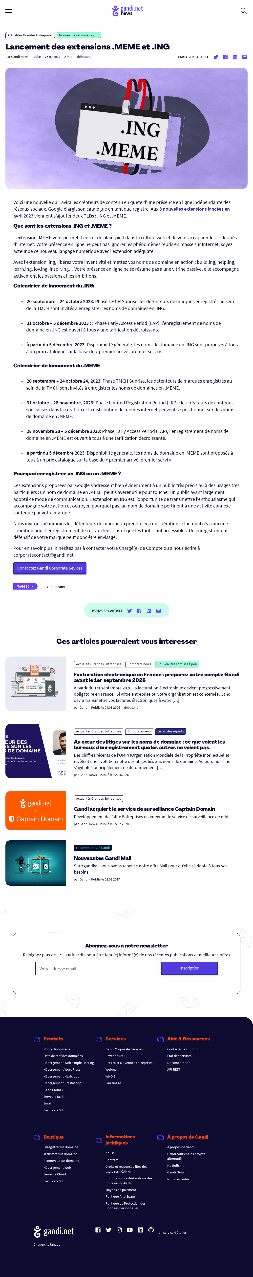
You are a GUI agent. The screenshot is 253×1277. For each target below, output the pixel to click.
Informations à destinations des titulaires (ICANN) (128, 1180)
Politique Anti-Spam (120, 1196)
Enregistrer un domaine (60, 1147)
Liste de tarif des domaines (63, 1056)
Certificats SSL (53, 1110)
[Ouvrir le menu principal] (8, 11)
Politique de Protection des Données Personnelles (125, 1205)
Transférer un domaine (60, 1154)
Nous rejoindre (178, 1179)
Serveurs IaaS (53, 1096)
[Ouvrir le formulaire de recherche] (243, 11)
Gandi (84, 707)
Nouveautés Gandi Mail (103, 858)
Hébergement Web (57, 1167)
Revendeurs (114, 1056)
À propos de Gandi (180, 1147)
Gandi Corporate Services (124, 1049)
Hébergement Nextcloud (61, 1076)
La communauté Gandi (93, 847)
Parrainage (113, 1083)
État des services (179, 1056)
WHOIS (110, 1076)
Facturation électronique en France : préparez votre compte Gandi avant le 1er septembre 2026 (156, 678)
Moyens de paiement (120, 1190)
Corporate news (139, 664)
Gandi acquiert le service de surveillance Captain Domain (144, 809)
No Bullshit (175, 1165)
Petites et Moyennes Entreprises (128, 1062)
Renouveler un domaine (61, 1160)
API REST (173, 1069)
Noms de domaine (56, 1049)
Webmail (111, 1069)
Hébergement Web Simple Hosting (68, 1062)
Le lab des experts (170, 731)
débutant (84, 56)
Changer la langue (47, 1244)
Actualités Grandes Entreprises (30, 35)
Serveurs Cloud (54, 1174)
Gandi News (19, 56)
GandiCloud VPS (55, 1090)
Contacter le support (182, 1049)
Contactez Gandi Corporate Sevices (50, 568)
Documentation (178, 1062)
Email (47, 1103)
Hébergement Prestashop (62, 1083)
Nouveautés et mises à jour (79, 35)
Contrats (111, 1160)
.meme (59, 586)
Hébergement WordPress (61, 1069)
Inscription (190, 968)
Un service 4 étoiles (172, 1232)
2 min (68, 56)
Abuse (110, 1153)
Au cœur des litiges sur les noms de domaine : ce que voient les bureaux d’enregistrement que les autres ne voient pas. (149, 745)
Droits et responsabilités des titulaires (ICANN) (126, 1168)
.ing (45, 586)
